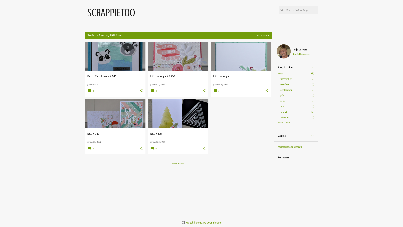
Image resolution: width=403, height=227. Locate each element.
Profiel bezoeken (301, 54)
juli (282, 95)
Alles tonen (263, 36)
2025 (280, 73)
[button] (141, 91)
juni (282, 101)
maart (283, 112)
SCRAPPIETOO (111, 12)
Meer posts (178, 163)
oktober (284, 84)
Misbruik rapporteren (290, 147)
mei (282, 106)
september (286, 90)
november (286, 79)
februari (284, 117)
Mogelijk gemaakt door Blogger (203, 222)
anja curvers (300, 49)
